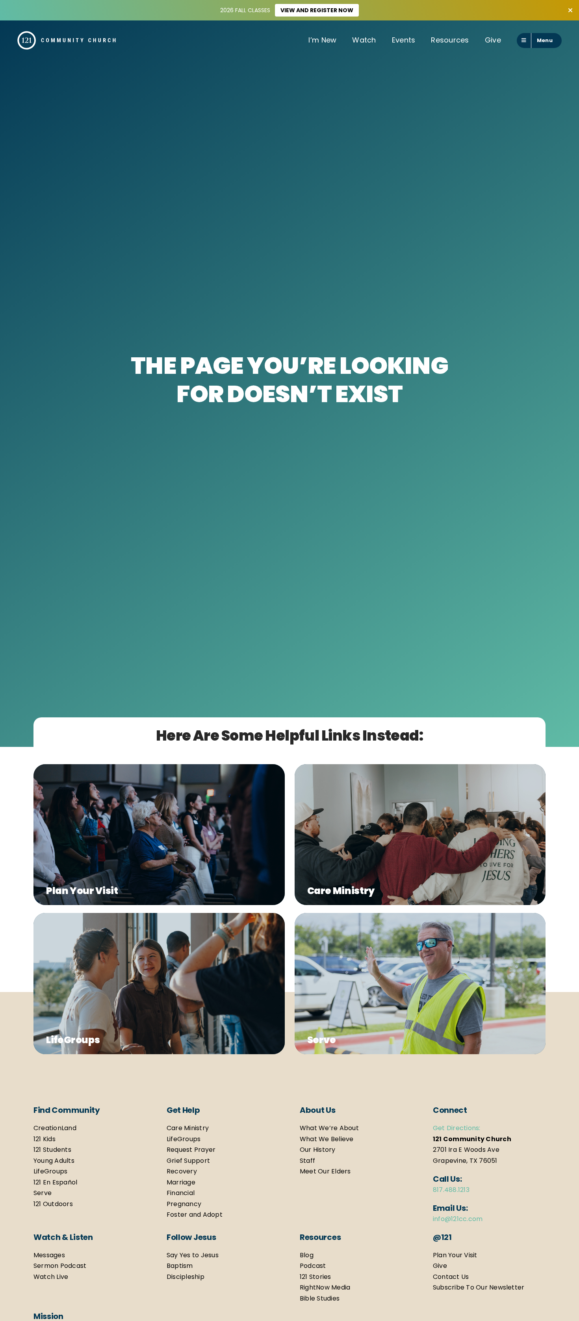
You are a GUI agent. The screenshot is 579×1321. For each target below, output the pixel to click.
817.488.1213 (451, 1189)
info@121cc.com (457, 1218)
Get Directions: (457, 1128)
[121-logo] (66, 34)
